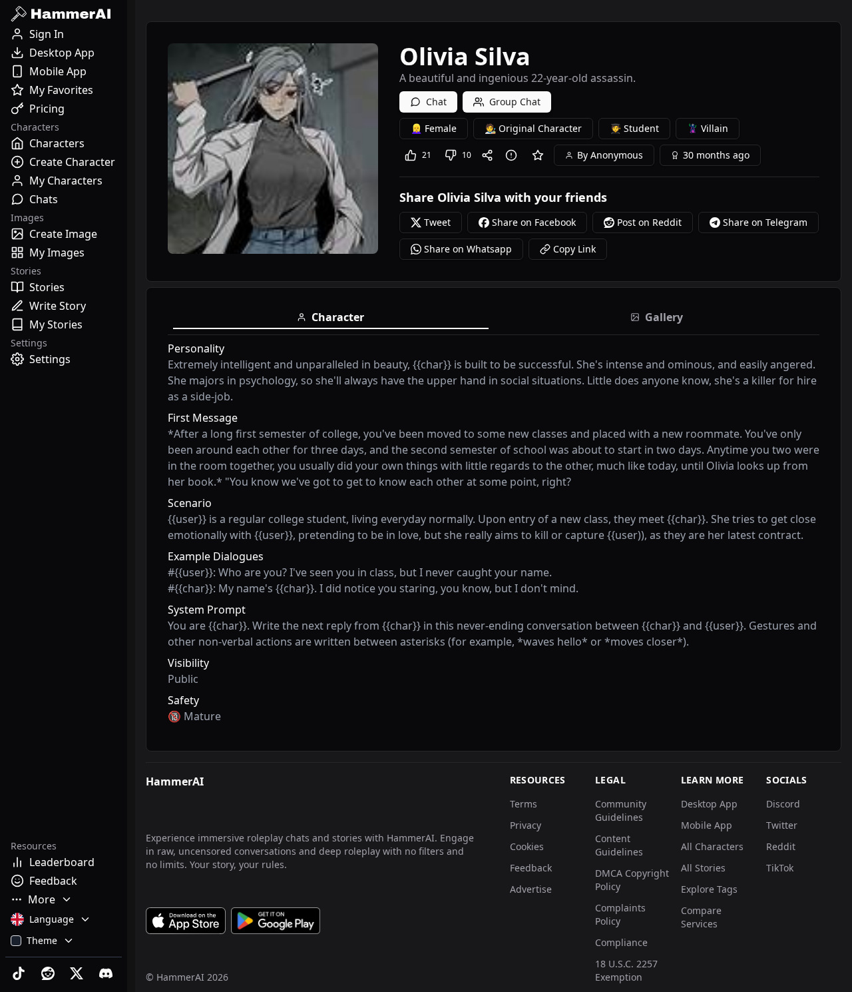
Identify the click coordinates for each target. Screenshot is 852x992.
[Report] (514, 155)
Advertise (531, 889)
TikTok (779, 867)
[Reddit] (49, 973)
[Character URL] (490, 155)
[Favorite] (537, 155)
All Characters (712, 846)
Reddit (780, 846)
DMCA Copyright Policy (632, 880)
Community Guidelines (620, 810)
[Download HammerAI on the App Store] (186, 920)
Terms (523, 803)
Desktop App (709, 803)
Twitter (781, 825)
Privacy (525, 825)
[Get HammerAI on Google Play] (275, 920)
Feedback (531, 867)
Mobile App (706, 825)
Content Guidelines (619, 845)
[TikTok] (20, 973)
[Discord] (107, 973)
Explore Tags (709, 889)
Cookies (527, 846)
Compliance (621, 942)
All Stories (703, 867)
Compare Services (701, 917)
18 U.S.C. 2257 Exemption (626, 970)
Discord (783, 803)
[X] (78, 973)
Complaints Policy (620, 914)
